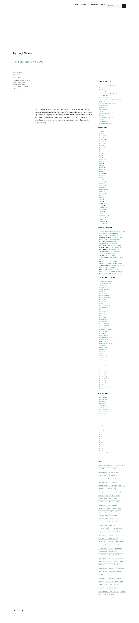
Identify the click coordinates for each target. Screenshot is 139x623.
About (103, 5)
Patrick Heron (102, 558)
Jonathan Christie (113, 535)
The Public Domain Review (106, 381)
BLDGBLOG (102, 291)
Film (100, 155)
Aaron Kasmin (103, 397)
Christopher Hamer (104, 492)
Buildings (101, 140)
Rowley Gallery (103, 571)
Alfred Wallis (102, 465)
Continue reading (40, 123)
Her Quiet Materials (104, 321)
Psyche (101, 353)
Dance (101, 151)
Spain (121, 581)
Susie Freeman (103, 449)
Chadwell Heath (103, 485)
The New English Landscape (106, 379)
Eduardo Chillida (103, 505)
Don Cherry (112, 502)
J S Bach (110, 541)
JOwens (101, 253)
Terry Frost (110, 588)
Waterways (102, 221)
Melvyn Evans (103, 441)
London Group (118, 548)
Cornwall (101, 495)
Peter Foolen (102, 351)
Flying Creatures (103, 311)
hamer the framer (17, 72)
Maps (100, 183)
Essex (119, 508)
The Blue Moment (104, 363)
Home (76, 5)
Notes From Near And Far (105, 343)
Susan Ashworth (103, 447)
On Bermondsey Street (28, 61)
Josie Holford (102, 257)
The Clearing (102, 365)
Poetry (101, 195)
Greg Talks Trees (103, 319)
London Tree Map (104, 335)
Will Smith (111, 594)
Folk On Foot (102, 313)
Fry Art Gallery (103, 317)
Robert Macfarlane (115, 565)
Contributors (94, 5)
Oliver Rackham (103, 555)
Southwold (115, 581)
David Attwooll (115, 495)
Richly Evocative (103, 357)
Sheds (100, 199)
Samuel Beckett (103, 578)
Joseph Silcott (102, 541)
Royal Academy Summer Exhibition (108, 575)
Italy (111, 528)
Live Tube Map (103, 333)
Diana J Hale (102, 301)
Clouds (101, 146)
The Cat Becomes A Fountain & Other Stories (111, 99)
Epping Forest (102, 508)
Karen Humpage (119, 541)
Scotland (119, 578)
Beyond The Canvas (104, 289)
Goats (100, 169)
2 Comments (16, 89)
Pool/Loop (102, 101)
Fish (100, 157)
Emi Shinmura (103, 415)
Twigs (100, 213)
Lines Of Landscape (104, 331)
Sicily (108, 581)
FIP (100, 309)
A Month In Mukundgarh (105, 95)
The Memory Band (104, 377)
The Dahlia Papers (104, 367)
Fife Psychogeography (105, 307)
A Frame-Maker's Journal (105, 281)
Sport (100, 203)
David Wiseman (103, 411)
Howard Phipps (103, 525)
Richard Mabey (119, 561)
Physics (101, 191)
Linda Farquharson (104, 435)
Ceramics (101, 144)
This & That (102, 207)
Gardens (101, 167)
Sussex (116, 585)
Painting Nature (103, 349)
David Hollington (103, 409)
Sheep (101, 201)
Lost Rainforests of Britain (106, 337)
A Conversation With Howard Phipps (108, 92)
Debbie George (103, 413)
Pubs (100, 197)
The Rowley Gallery (104, 453)
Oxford (111, 555)
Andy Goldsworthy (104, 469)
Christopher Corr (103, 407)
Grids (100, 171)
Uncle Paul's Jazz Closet (105, 387)
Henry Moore (102, 522)
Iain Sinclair (112, 525)
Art (100, 132)
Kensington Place (103, 545)
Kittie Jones (102, 433)
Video (101, 217)
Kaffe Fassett (21, 84)
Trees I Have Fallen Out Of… (106, 117)
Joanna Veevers (103, 427)
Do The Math (102, 303)
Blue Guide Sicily (113, 479)
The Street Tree (103, 383)
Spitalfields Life (103, 361)
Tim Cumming (115, 591)
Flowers (101, 159)
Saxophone (112, 578)
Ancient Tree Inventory (105, 283)
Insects (101, 177)
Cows (100, 148)
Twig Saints (102, 457)
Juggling (101, 181)
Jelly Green (102, 425)
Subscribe (84, 5)
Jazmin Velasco (103, 423)
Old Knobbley (103, 345)
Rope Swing (121, 568)
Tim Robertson (103, 455)
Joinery (101, 179)
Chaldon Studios (103, 299)
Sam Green (102, 359)
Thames (117, 588)
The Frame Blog (103, 371)
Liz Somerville (103, 437)
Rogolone (112, 267)
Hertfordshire (110, 522)
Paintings (101, 187)
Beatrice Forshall (114, 475)
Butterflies (102, 142)
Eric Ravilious (112, 508)
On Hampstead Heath (104, 88)
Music (101, 185)
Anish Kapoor (114, 469)
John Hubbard (102, 535)
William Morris (102, 594)
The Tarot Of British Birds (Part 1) (108, 93)
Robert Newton (103, 445)
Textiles (19, 77)
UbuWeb (101, 385)
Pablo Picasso (119, 555)
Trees (100, 211)
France (118, 512)
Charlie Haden (113, 485)
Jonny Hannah (103, 431)
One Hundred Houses (104, 90)
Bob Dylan (114, 482)
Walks (101, 219)
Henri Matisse (114, 518)
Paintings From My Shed (105, 97)
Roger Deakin (112, 568)
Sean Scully (102, 581)
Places (15, 77)
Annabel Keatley (103, 399)
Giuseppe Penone (103, 515)
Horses (101, 175)
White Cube (24, 86)
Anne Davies (102, 401)
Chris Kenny (102, 405)
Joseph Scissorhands (104, 325)
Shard (19, 86)
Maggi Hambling (103, 551)
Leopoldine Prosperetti (105, 329)
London (15, 86)
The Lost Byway (103, 375)
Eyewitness (102, 512)
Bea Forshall (102, 287)
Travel (101, 209)
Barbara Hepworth (103, 475)
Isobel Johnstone (103, 421)
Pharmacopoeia (119, 558)
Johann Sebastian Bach (113, 532)
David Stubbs (113, 498)
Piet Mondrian (102, 561)
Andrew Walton (121, 465)
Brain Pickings (103, 293)
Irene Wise (102, 243)
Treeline (101, 111)
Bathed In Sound (103, 105)
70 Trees (101, 119)
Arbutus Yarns (103, 285)
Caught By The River (104, 297)
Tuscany (123, 591)
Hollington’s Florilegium (105, 123)
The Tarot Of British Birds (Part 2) (108, 86)
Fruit (100, 163)
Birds (100, 134)
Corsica (107, 495)
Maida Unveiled (103, 339)
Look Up (101, 115)
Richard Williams (103, 565)
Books (101, 136)
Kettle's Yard (102, 327)
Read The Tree (103, 355)
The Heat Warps (103, 373)
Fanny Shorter (103, 417)
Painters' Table (103, 347)
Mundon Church (112, 261)
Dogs (100, 153)
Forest (101, 315)
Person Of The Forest (104, 113)
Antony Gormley (113, 472)
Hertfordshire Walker (104, 323)
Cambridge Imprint (104, 295)
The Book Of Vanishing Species (107, 103)
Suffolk (100, 585)
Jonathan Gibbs (103, 429)
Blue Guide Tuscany (104, 482)
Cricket (101, 149)
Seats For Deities (103, 121)
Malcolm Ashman (103, 439)
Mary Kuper (112, 551)
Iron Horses (118, 233)
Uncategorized (103, 215)
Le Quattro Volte (103, 109)
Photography (102, 189)
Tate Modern (102, 588)
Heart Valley (102, 107)
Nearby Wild (102, 341)
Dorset (119, 502)
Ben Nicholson (102, 479)
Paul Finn (101, 443)
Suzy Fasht (102, 451)
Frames (101, 161)
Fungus (101, 165)
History (101, 173)
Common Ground (115, 492)
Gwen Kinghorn (103, 271)
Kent (111, 545)
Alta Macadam (111, 465)
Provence (110, 561)
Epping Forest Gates (104, 305)
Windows (101, 223)
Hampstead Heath (103, 518)
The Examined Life (104, 369)
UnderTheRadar (103, 389)
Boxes (101, 138)
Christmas (101, 489)
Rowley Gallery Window (115, 571)
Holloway (118, 522)
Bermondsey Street (18, 80)
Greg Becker (113, 515)
